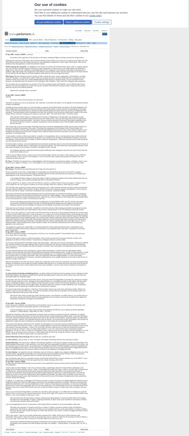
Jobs (40, 432)
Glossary (13, 432)
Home (7, 40)
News (89, 43)
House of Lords (24, 43)
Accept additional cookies (49, 22)
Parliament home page (18, 46)
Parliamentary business (19, 40)
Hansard (56, 46)
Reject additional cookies (78, 22)
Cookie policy (73, 432)
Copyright (57, 432)
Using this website (48, 432)
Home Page (84, 51)
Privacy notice (64, 432)
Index (47, 51)
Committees (55, 43)
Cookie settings (101, 22)
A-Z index (7, 432)
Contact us (104, 30)
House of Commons (11, 43)
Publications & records (67, 43)
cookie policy (95, 15)
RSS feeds (96, 30)
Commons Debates (65, 46)
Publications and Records (45, 46)
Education (78, 40)
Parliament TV (80, 43)
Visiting (70, 40)
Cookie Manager (81, 432)
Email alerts (87, 30)
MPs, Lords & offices (36, 40)
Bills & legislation (43, 43)
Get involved (62, 40)
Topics (94, 43)
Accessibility (78, 30)
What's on (34, 43)
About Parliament (51, 40)
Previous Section (11, 51)
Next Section (10, 429)
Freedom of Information (31, 432)
